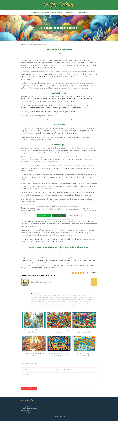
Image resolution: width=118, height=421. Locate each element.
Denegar (59, 215)
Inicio (22, 405)
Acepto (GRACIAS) (43, 215)
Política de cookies (26, 410)
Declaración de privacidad (59, 219)
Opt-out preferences (48, 219)
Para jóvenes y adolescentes (50, 12)
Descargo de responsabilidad (29, 408)
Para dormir (82, 12)
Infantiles (34, 12)
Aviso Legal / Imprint (70, 219)
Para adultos (69, 12)
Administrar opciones (74, 215)
